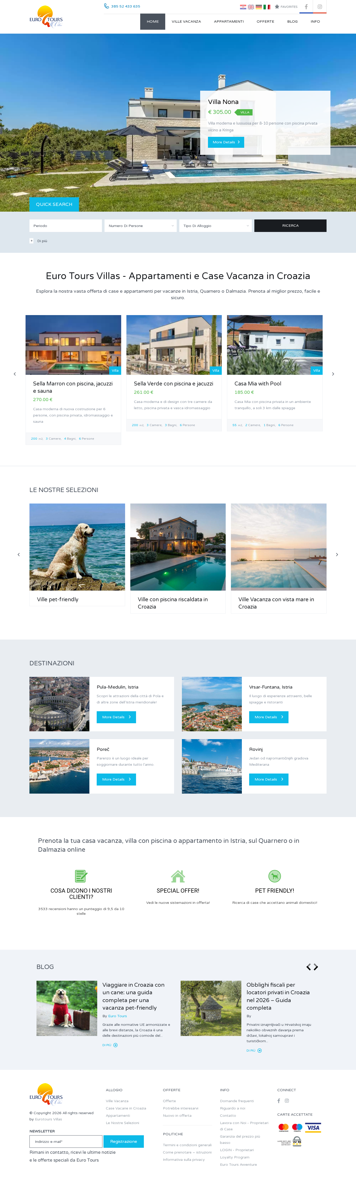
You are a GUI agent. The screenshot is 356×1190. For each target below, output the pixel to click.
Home (153, 21)
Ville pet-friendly (57, 600)
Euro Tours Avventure (238, 1164)
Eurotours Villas (48, 1119)
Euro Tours (117, 1016)
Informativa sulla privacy (184, 1159)
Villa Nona (223, 102)
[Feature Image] (66, 1008)
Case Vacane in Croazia (126, 1108)
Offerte (265, 21)
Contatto (228, 1115)
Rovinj (256, 749)
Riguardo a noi (232, 1108)
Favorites (289, 7)
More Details (224, 142)
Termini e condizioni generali (187, 1145)
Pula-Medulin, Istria (117, 687)
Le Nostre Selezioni (122, 1123)
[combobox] (141, 225)
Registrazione (123, 1141)
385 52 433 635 (125, 6)
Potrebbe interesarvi (180, 1108)
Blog (292, 21)
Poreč (103, 749)
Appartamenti (229, 21)
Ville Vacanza (186, 21)
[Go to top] (341, 1175)
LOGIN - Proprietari (237, 1150)
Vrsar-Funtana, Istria (270, 687)
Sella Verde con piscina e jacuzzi (173, 384)
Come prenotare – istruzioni (187, 1152)
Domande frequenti (237, 1101)
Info (315, 21)
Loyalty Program (234, 1157)
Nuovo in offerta (177, 1115)
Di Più (107, 1045)
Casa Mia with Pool (258, 384)
